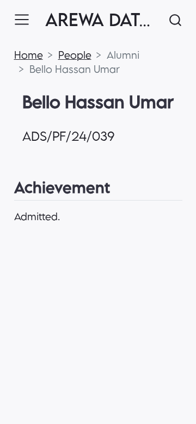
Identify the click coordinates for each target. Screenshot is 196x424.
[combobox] (176, 20)
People (74, 55)
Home (28, 55)
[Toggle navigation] (21, 19)
